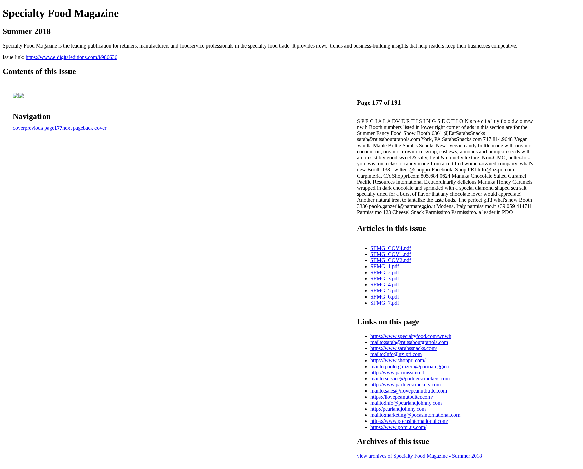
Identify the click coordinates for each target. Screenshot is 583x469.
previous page (39, 128)
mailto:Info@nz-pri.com (396, 354)
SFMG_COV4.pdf (390, 248)
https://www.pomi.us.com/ (398, 427)
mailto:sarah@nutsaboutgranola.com (409, 342)
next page (72, 128)
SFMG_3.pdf (384, 278)
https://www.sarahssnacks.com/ (403, 348)
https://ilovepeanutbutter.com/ (401, 397)
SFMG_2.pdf (384, 272)
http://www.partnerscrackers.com (405, 384)
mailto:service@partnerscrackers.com (410, 378)
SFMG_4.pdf (384, 284)
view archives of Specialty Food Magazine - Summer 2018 (419, 456)
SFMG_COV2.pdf (390, 260)
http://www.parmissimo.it (397, 372)
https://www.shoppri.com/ (397, 360)
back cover (94, 128)
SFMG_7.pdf (384, 303)
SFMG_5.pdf (384, 290)
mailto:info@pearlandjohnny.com (406, 403)
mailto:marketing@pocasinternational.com (415, 415)
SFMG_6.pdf (384, 297)
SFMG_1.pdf (384, 266)
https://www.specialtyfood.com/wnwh (410, 336)
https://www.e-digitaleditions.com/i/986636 (71, 57)
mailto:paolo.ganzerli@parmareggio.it (410, 366)
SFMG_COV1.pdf (390, 254)
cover (19, 128)
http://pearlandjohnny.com (398, 409)
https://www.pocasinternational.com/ (409, 421)
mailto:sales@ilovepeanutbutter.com (408, 391)
